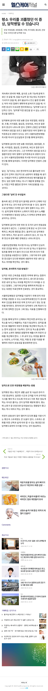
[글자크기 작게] (34, 49)
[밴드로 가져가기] (13, 49)
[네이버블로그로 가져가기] (17, 49)
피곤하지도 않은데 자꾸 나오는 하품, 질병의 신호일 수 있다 (20, 637)
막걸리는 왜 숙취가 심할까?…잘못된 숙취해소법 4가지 (21, 626)
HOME (4, 13)
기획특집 (11, 13)
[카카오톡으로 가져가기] (26, 49)
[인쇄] (31, 49)
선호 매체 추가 (31, 43)
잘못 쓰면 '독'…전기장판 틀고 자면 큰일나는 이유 (20, 631)
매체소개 (24, 682)
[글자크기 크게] (37, 49)
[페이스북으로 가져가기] (4, 49)
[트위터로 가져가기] (8, 49)
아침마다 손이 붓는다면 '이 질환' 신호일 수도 (19, 620)
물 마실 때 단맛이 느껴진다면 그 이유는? (17, 614)
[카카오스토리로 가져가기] (22, 49)
